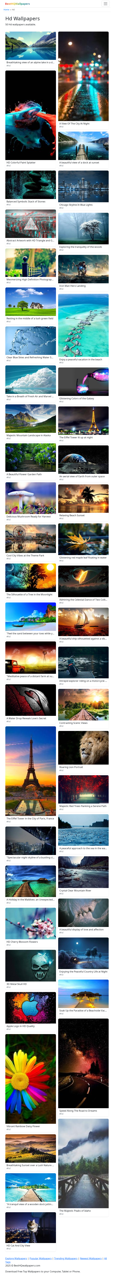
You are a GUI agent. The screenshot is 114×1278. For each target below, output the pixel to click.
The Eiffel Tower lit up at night (76, 437)
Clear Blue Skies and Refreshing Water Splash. (32, 357)
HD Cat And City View (18, 1245)
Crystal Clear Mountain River (75, 890)
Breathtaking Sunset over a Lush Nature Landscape (35, 1165)
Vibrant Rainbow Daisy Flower (23, 1126)
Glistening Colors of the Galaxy (76, 398)
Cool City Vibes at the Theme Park (25, 555)
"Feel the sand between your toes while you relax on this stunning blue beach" (50, 633)
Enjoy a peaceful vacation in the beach (80, 359)
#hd (9, 65)
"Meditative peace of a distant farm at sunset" (32, 676)
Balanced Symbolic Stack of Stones (26, 201)
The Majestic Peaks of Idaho (75, 1210)
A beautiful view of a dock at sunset (79, 162)
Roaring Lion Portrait (71, 767)
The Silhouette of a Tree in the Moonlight (29, 594)
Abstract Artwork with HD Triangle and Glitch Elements (37, 240)
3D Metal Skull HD (17, 984)
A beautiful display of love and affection (81, 929)
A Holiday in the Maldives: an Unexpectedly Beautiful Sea (38, 899)
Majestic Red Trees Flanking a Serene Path (83, 806)
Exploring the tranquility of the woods (80, 246)
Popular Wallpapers (41, 1258)
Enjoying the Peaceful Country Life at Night (83, 971)
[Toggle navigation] (105, 4)
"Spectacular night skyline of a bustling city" (31, 857)
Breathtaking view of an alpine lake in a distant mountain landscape (45, 62)
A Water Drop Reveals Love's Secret (26, 718)
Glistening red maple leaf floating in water (83, 557)
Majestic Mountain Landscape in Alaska (29, 435)
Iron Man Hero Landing (72, 285)
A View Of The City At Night (74, 123)
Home (6, 9)
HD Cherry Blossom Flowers (22, 941)
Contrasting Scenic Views (73, 723)
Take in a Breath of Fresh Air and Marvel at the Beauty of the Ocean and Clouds (51, 396)
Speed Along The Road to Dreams (78, 1110)
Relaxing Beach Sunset (72, 515)
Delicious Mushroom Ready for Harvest (29, 516)
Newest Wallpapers (91, 1258)
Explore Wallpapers (16, 1258)
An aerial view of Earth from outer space (82, 476)
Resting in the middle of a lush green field (30, 318)
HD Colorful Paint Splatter (21, 162)
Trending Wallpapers (65, 1258)
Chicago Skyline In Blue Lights (76, 204)
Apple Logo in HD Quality (21, 1026)
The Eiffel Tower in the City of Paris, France (30, 818)
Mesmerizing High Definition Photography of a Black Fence (40, 279)
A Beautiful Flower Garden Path (24, 474)
